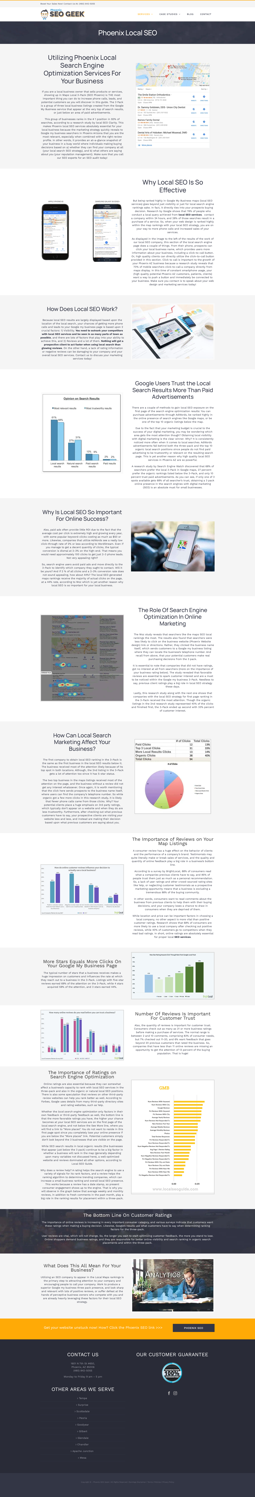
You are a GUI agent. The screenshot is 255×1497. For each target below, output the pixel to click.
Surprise (83, 1404)
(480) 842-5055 (87, 4)
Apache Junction (83, 1451)
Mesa (83, 1457)
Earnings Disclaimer (137, 1482)
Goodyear (83, 1424)
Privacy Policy (168, 1482)
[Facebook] (169, 1393)
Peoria (83, 1417)
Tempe (83, 1398)
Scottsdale (83, 1411)
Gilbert (83, 1431)
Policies (157, 1482)
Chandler (83, 1444)
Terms (150, 1482)
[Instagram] (175, 1393)
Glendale (83, 1437)
